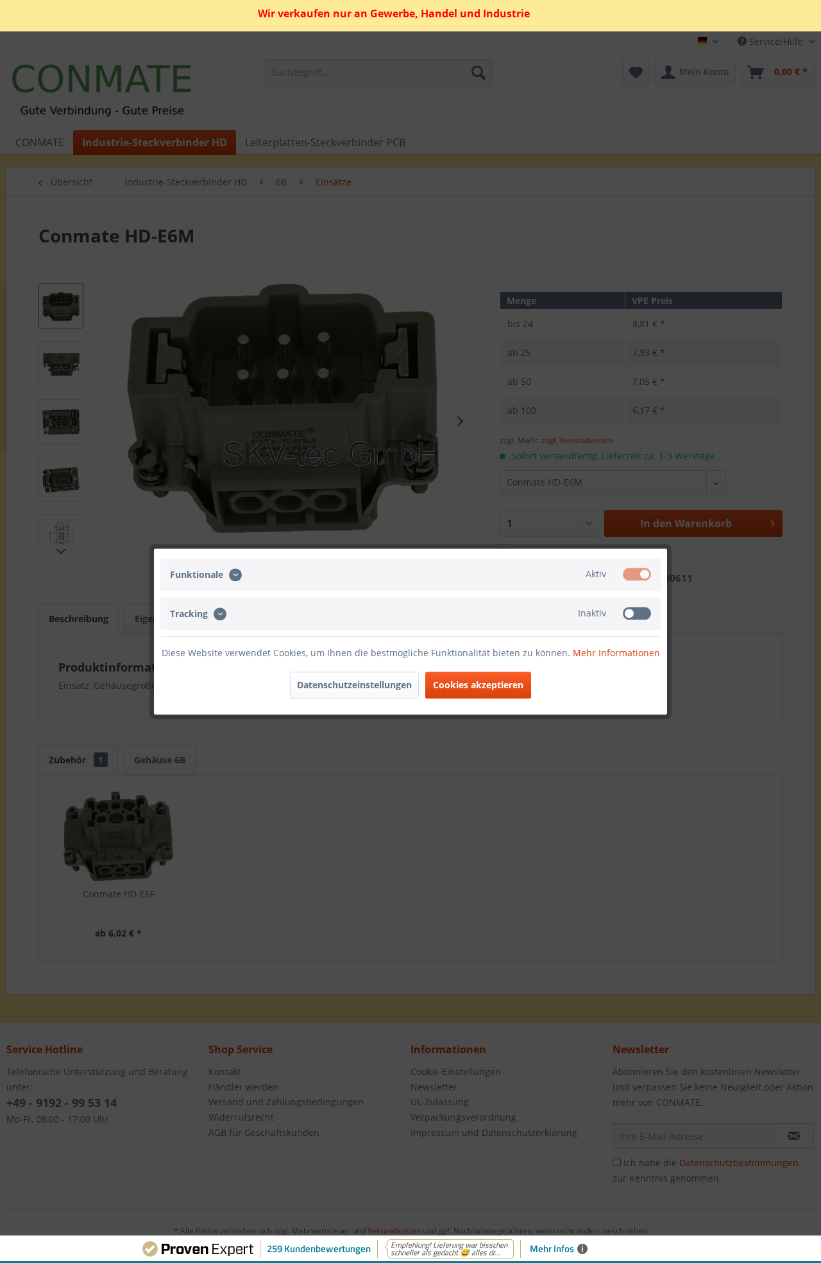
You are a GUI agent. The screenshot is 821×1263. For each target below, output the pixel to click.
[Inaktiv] (637, 613)
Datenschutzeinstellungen (354, 685)
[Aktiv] (637, 574)
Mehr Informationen (616, 653)
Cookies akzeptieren (478, 685)
